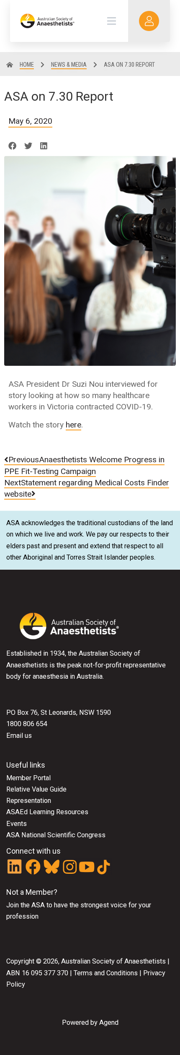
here (73, 425)
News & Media (69, 64)
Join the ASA (25, 905)
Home (27, 64)
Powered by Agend (90, 1022)
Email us (19, 736)
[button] (12, 145)
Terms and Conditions (105, 973)
